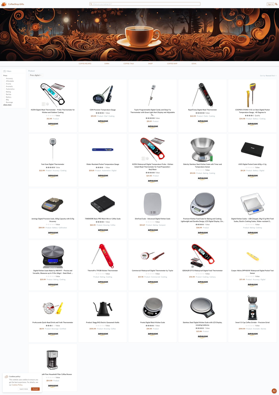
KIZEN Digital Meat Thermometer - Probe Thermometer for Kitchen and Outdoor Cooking (53, 111)
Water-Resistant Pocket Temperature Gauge (102, 164)
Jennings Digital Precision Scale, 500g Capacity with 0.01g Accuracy (52, 220)
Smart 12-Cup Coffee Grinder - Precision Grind (252, 322)
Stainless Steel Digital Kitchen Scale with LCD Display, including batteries (202, 323)
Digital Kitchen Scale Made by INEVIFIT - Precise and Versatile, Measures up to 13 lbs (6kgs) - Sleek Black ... (53, 271)
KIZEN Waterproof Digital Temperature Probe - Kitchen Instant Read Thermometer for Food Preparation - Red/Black (152, 167)
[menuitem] (270, 4)
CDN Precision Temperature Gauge (103, 110)
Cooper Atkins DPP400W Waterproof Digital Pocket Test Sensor (252, 271)
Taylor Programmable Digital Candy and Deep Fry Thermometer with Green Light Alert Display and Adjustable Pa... (152, 112)
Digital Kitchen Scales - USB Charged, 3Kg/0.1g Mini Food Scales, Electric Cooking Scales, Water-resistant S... (252, 220)
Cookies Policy (17, 385)
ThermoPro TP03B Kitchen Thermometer (103, 270)
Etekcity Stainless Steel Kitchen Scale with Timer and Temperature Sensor (202, 165)
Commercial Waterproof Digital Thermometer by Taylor (152, 270)
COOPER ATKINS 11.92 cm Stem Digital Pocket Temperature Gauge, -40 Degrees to (252, 111)
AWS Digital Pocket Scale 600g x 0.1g (252, 164)
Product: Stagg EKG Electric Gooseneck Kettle (102, 322)
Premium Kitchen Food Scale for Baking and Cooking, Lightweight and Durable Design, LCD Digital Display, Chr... (202, 220)
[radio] (47, 115)
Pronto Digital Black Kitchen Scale (152, 322)
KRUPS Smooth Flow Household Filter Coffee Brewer (53, 374)
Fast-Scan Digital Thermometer (52, 164)
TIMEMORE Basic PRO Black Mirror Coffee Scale (103, 219)
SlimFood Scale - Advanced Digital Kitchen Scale (152, 219)
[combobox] (145, 4)
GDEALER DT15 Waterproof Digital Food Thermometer (202, 270)
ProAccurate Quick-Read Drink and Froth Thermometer (52, 322)
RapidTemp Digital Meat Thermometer (202, 110)
